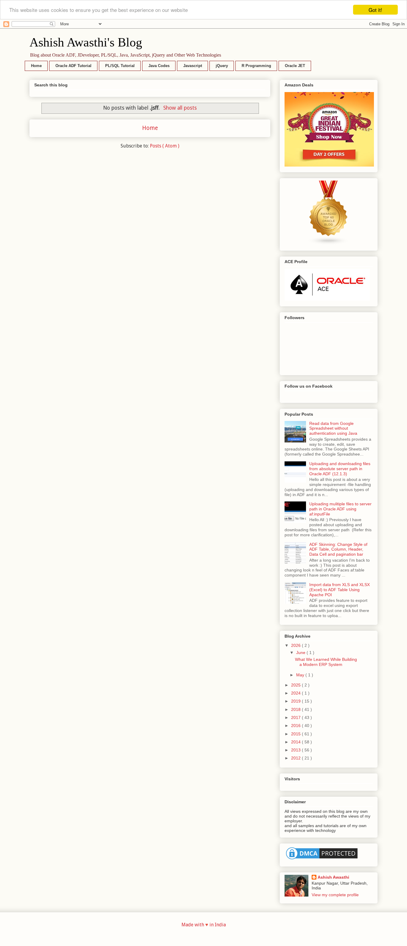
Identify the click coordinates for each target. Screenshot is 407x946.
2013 (296, 750)
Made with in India (203, 925)
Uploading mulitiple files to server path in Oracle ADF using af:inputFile (340, 508)
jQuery (222, 65)
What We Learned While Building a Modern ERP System (326, 662)
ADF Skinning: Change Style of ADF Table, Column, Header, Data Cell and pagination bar (338, 549)
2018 (296, 709)
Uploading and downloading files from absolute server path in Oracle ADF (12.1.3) (339, 468)
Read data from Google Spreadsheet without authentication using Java (333, 428)
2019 (296, 701)
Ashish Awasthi (333, 877)
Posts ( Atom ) (164, 146)
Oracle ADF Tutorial (73, 65)
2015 (296, 733)
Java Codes (159, 65)
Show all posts (180, 108)
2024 (296, 693)
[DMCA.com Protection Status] (322, 859)
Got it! (375, 9)
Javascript (192, 65)
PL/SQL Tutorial (120, 65)
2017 (296, 717)
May (300, 674)
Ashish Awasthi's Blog (85, 42)
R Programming (256, 65)
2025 (296, 685)
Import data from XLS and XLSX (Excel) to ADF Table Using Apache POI (339, 589)
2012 (296, 758)
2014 (296, 742)
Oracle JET (295, 65)
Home (36, 65)
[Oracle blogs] (328, 243)
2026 (296, 645)
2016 (296, 725)
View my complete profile (335, 894)
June (301, 652)
